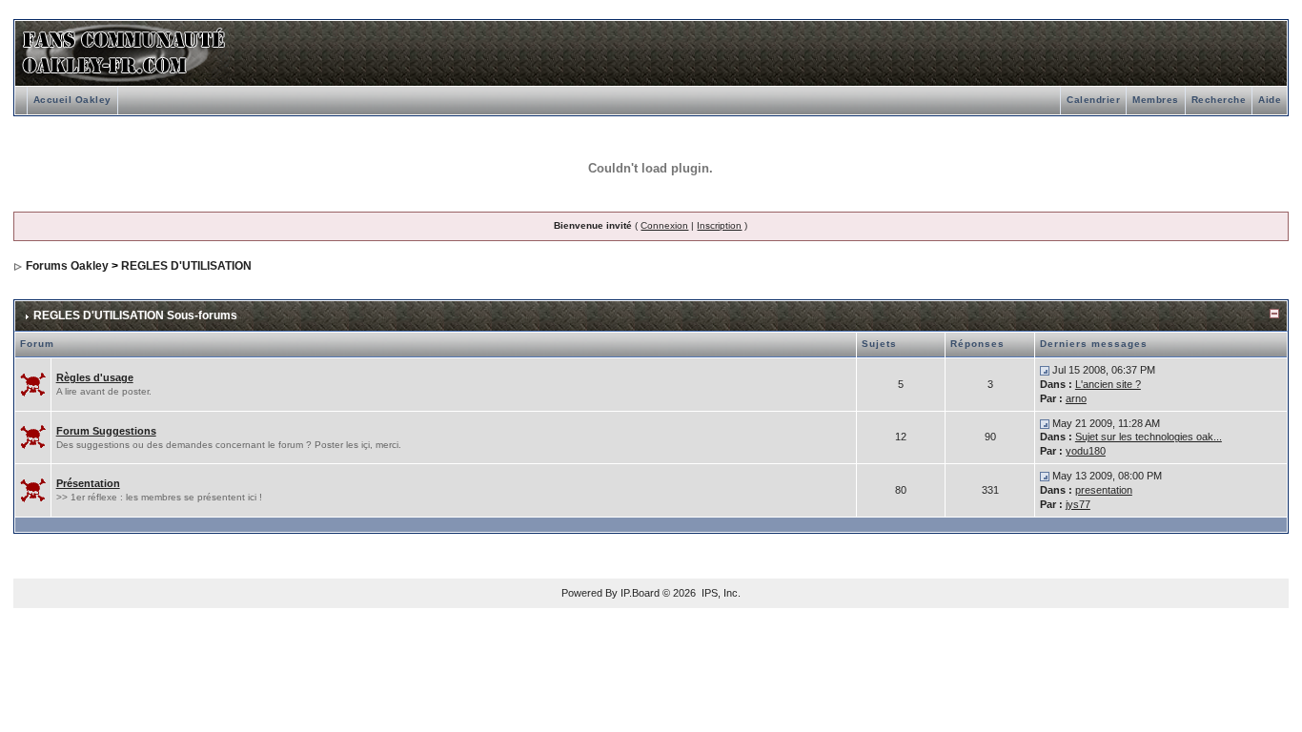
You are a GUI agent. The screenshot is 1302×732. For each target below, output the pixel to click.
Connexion (664, 225)
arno (1076, 398)
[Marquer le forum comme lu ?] (33, 383)
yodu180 (1086, 451)
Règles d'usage (94, 377)
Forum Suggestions (106, 431)
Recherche (1219, 99)
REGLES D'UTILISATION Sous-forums (135, 315)
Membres (1155, 99)
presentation (1103, 490)
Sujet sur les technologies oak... (1148, 436)
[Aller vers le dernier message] (1044, 370)
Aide (1269, 99)
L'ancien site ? (1108, 384)
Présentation (88, 483)
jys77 (1078, 504)
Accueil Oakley (72, 99)
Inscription (719, 225)
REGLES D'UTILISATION (186, 266)
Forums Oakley (67, 266)
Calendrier (1093, 99)
